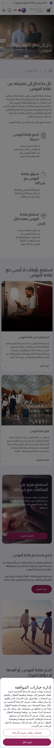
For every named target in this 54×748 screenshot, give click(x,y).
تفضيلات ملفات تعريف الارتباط (26, 732)
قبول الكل (27, 742)
